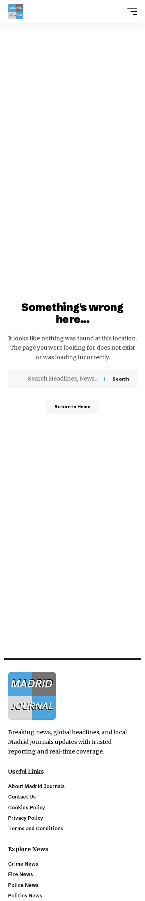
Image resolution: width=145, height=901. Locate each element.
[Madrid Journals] (15, 11)
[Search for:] (63, 379)
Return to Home (72, 407)
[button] (130, 11)
